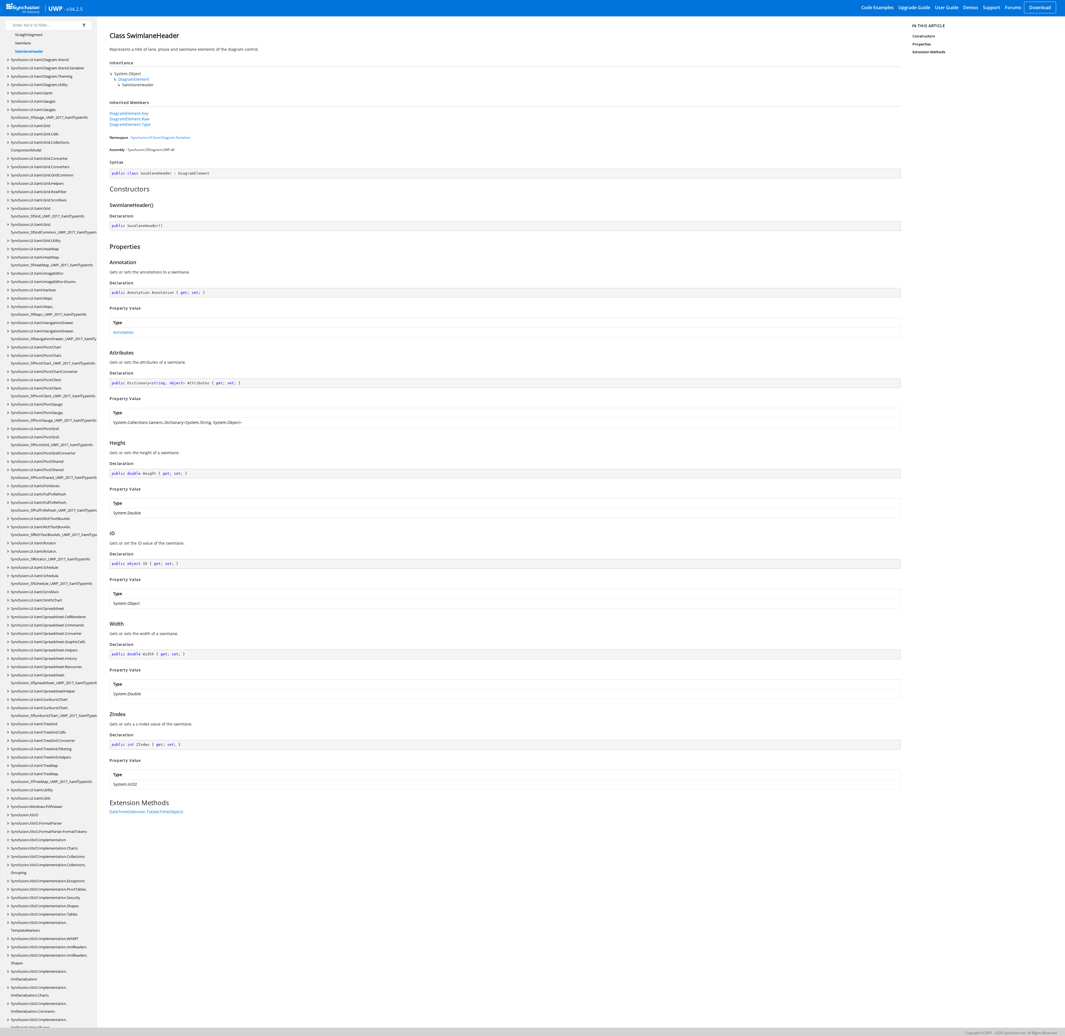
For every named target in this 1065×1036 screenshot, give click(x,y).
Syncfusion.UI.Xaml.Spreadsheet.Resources (46, 666)
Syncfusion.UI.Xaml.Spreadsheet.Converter (46, 633)
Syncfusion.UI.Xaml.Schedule (34, 567)
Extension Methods (928, 51)
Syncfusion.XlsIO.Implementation (38, 839)
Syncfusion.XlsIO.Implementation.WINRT (44, 938)
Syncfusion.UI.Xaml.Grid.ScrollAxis (39, 200)
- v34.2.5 (73, 9)
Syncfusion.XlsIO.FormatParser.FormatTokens (49, 831)
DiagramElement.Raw (129, 119)
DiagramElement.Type (130, 124)
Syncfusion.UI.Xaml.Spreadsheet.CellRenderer (48, 616)
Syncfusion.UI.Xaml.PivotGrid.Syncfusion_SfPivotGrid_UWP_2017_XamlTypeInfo (52, 440)
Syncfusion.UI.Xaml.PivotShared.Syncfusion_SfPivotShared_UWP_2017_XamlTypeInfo (54, 473)
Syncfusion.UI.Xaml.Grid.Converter (39, 158)
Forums (1013, 7)
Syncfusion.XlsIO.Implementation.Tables (44, 914)
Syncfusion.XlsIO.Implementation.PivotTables (48, 889)
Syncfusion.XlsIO (24, 814)
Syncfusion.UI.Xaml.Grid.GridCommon (42, 175)
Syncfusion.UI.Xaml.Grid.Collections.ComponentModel (40, 146)
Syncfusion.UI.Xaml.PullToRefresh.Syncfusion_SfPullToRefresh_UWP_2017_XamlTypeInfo (55, 506)
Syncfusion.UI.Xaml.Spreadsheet (37, 608)
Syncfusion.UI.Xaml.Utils (30, 798)
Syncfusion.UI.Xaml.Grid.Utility (36, 240)
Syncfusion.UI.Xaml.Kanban (33, 289)
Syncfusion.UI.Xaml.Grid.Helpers (37, 183)
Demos (970, 7)
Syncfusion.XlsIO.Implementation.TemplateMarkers (39, 926)
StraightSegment (29, 34)
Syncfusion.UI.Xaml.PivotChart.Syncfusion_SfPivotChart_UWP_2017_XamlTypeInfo (53, 359)
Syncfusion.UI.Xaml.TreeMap (34, 765)
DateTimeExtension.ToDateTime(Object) (146, 811)
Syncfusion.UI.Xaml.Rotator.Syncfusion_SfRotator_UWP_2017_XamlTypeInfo (50, 555)
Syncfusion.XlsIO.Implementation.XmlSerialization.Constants (39, 1007)
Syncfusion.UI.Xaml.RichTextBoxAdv (40, 518)
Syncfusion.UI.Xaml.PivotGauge (36, 404)
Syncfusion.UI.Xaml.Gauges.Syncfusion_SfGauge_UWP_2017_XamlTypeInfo (49, 113)
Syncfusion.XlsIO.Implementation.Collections (48, 856)
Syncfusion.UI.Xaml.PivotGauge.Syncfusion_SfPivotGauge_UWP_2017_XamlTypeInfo (54, 416)
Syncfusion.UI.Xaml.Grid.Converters (40, 166)
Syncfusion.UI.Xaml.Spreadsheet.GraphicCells (48, 641)
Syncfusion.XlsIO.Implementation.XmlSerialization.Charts (39, 991)
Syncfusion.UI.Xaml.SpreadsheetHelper (43, 691)
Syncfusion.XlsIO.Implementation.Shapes (45, 905)
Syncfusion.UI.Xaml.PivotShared (37, 461)
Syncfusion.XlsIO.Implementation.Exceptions (48, 880)
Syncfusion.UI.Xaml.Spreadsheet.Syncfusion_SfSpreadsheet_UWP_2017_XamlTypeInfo (54, 679)
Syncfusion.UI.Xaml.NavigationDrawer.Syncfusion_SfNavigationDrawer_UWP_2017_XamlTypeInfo (59, 335)
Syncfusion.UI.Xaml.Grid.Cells (35, 134)
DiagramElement (133, 79)
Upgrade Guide (914, 7)
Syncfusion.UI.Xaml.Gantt (32, 92)
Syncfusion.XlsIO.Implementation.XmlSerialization (39, 975)
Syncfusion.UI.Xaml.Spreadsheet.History (44, 658)
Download (1040, 7)
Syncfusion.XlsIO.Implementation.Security (45, 897)
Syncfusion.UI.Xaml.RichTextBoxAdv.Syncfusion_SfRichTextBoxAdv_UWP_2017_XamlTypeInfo (57, 530)
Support (991, 7)
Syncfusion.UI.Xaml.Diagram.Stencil (40, 59)
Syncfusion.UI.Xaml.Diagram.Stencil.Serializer (47, 67)
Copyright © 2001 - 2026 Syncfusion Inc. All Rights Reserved (1011, 1032)
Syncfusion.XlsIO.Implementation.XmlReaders (49, 946)
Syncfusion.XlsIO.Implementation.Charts (44, 848)
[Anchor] (106, 189)
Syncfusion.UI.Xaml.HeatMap (35, 248)
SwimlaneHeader (29, 51)
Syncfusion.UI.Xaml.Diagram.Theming (41, 76)
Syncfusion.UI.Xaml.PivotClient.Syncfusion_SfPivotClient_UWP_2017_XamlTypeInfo (53, 392)
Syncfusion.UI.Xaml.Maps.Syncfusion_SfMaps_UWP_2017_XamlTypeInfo (49, 310)
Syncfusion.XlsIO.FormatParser (36, 823)
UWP (55, 8)
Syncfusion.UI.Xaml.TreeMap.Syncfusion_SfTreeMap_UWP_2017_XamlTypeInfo (51, 777)
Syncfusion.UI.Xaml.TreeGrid (34, 723)
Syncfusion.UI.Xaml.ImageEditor (37, 273)
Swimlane (23, 43)
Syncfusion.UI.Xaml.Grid (30, 125)
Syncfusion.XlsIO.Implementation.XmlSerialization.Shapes (39, 1023)
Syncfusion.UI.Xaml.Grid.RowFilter (39, 191)
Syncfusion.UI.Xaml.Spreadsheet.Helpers (44, 650)
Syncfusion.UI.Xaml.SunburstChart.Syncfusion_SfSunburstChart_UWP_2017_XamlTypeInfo (56, 711)
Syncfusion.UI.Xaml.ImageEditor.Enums (43, 281)
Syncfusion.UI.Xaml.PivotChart (36, 347)
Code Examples (877, 7)
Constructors (923, 36)
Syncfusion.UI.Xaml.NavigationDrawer (42, 322)
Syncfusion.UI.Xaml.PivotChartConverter (44, 371)
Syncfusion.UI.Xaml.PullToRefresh (38, 494)
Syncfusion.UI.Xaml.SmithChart (36, 600)
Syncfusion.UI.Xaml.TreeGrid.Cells (38, 732)
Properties (921, 44)
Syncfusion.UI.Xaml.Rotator (33, 542)
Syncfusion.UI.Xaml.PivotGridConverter (43, 453)
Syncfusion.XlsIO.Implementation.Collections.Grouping (48, 868)
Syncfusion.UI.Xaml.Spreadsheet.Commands (47, 625)
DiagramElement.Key (129, 113)
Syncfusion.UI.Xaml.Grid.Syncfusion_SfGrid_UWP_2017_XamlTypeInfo (47, 212)
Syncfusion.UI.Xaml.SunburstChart (39, 699)
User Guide (946, 7)
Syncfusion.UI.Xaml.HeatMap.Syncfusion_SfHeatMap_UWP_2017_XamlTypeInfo (52, 261)
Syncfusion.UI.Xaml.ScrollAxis (35, 591)
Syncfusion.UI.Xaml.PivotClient (36, 379)
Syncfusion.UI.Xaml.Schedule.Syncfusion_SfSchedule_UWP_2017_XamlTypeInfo (51, 579)
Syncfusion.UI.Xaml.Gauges (33, 101)
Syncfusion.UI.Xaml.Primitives (35, 485)
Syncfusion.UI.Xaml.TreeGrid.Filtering (41, 748)
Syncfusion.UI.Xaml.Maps (31, 298)
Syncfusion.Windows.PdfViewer (36, 806)
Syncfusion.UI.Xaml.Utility (32, 789)
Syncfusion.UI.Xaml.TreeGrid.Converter (43, 740)
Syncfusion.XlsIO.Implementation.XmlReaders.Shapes (49, 959)
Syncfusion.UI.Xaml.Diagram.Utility (39, 84)
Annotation (123, 332)
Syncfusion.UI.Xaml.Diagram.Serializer (161, 137)
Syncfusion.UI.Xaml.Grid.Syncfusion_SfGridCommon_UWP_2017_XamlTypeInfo (55, 228)
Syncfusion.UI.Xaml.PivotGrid (35, 428)
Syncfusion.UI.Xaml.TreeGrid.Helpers (41, 757)
